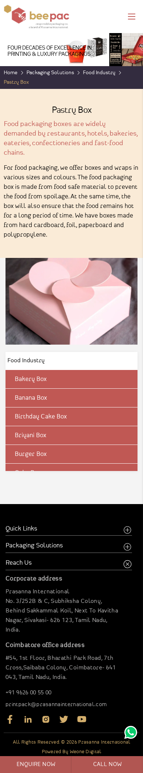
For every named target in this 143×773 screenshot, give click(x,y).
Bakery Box (31, 379)
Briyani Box (30, 435)
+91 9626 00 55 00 (28, 693)
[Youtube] (81, 722)
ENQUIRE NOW (35, 764)
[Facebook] (10, 722)
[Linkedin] (27, 722)
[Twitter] (63, 722)
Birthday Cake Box (41, 416)
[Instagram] (45, 722)
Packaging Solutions (50, 72)
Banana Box (31, 398)
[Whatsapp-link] (130, 734)
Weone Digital (86, 751)
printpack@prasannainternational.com (56, 705)
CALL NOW (107, 764)
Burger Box (31, 454)
